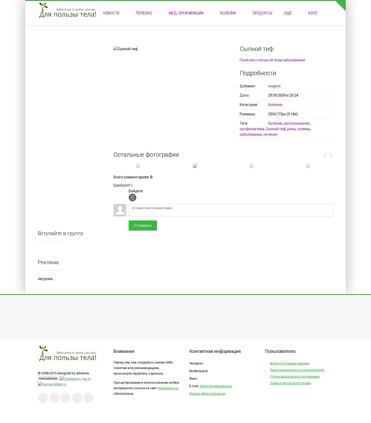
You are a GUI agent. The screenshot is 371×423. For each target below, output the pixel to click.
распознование (296, 123)
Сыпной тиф (276, 129)
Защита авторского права (290, 383)
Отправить (143, 225)
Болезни (275, 105)
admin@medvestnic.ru (216, 386)
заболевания (251, 134)
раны (291, 129)
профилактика (252, 129)
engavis (274, 86)
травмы (303, 129)
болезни (275, 123)
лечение (270, 134)
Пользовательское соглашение (295, 376)
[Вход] (132, 197)
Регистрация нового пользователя (297, 370)
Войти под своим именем (289, 363)
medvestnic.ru (168, 388)
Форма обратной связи (207, 394)
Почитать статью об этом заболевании (272, 60)
